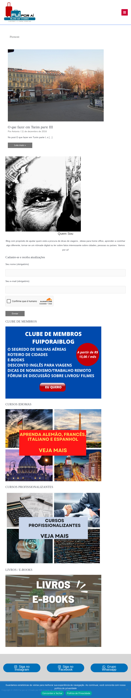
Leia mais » (20, 146)
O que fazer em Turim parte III (30, 126)
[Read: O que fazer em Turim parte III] (56, 85)
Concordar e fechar (52, 693)
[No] (127, 689)
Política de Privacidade (78, 693)
